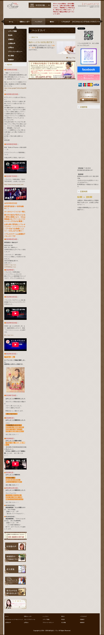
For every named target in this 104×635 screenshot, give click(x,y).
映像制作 (11, 59)
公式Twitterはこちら (10, 267)
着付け (52, 22)
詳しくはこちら (9, 335)
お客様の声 (11, 43)
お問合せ (11, 47)
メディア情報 (12, 31)
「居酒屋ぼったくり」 (14, 425)
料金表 (10, 35)
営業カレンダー (25, 22)
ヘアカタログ (65, 22)
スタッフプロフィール (93, 22)
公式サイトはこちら (10, 265)
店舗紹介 (11, 39)
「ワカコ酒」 (10, 478)
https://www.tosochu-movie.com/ (13, 184)
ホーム (11, 22)
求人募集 (11, 55)
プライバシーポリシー (15, 51)
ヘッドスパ (38, 22)
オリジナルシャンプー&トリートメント (79, 22)
